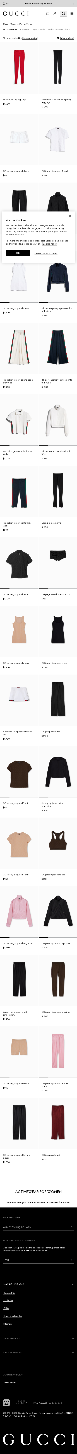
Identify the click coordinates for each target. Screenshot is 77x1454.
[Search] (63, 14)
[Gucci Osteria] (21, 1402)
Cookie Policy (50, 244)
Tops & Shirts (38, 29)
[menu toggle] (72, 13)
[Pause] (72, 3)
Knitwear (24, 29)
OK (18, 253)
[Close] (70, 216)
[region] (38, 237)
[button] (39, 1284)
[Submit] (71, 1226)
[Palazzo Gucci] (47, 1402)
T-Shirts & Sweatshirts (59, 29)
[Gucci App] (6, 1402)
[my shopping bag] (47, 13)
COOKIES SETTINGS (46, 253)
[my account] (55, 13)
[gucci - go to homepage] (15, 13)
